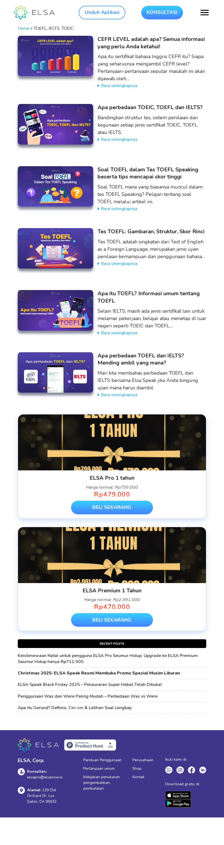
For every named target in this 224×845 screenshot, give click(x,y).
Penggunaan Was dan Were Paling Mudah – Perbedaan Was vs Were (88, 696)
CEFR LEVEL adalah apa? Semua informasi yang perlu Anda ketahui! (151, 42)
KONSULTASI (162, 12)
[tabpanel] (112, 466)
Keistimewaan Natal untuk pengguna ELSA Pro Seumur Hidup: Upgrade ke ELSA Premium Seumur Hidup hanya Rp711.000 (108, 658)
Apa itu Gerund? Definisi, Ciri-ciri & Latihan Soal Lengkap (75, 708)
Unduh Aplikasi (102, 12)
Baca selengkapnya (119, 86)
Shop (137, 768)
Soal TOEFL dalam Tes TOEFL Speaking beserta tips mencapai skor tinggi (148, 173)
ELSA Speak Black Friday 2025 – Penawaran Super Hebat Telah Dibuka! (90, 685)
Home (24, 28)
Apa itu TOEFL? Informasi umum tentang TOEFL (149, 297)
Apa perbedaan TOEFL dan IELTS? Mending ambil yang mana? (141, 359)
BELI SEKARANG (111, 507)
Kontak (138, 777)
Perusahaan (142, 760)
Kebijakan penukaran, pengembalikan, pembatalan (101, 782)
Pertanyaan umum (99, 768)
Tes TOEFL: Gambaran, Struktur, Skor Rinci (151, 231)
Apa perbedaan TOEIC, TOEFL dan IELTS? (150, 107)
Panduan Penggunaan (102, 760)
